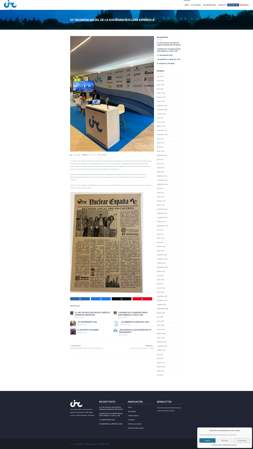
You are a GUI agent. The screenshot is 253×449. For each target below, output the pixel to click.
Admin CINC (76, 155)
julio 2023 (160, 159)
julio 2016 (160, 375)
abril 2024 (160, 147)
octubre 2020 (161, 221)
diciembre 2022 (162, 176)
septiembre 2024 (162, 134)
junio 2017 (160, 358)
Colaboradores (209, 5)
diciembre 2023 (162, 155)
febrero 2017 (161, 367)
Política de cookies (217, 444)
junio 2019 (160, 275)
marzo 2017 (160, 362)
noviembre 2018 (162, 300)
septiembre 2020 (162, 226)
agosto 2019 (161, 271)
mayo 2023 (160, 167)
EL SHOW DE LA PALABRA (88, 330)
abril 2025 (160, 118)
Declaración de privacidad (229, 444)
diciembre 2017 (162, 342)
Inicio (187, 5)
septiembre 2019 (162, 267)
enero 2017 (160, 371)
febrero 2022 (161, 201)
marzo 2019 (161, 288)
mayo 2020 (160, 238)
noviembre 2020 (162, 217)
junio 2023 (160, 163)
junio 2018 (160, 321)
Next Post (142, 347)
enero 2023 (160, 172)
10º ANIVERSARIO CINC (87, 322)
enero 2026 (160, 101)
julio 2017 (160, 354)
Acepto (207, 440)
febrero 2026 (161, 97)
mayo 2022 (160, 196)
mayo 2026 (160, 85)
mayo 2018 (160, 325)
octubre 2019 (161, 263)
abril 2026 (160, 89)
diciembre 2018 (162, 296)
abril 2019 (160, 284)
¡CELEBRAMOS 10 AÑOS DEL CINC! (135, 322)
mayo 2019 (160, 279)
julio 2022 (160, 188)
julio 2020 (160, 230)
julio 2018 (160, 317)
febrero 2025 (161, 126)
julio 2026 (160, 76)
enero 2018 (160, 338)
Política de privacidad (135, 428)
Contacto (222, 5)
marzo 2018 (161, 329)
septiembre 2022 (162, 184)
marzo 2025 (161, 122)
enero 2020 (160, 250)
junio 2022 (160, 192)
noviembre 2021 (162, 209)
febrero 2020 (161, 246)
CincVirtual (233, 5)
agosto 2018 (161, 313)
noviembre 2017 (162, 346)
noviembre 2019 (162, 259)
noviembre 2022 (162, 180)
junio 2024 (160, 138)
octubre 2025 (161, 114)
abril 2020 (160, 242)
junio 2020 (160, 234)
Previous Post (86, 347)
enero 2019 (160, 292)
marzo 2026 (161, 93)
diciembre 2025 (162, 105)
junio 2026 (160, 80)
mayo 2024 (160, 143)
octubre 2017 (161, 350)
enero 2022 (160, 205)
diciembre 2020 (162, 213)
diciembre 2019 (162, 255)
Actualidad (196, 5)
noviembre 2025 (162, 109)
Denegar (225, 440)
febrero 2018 (161, 333)
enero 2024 (160, 151)
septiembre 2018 (162, 308)
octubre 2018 (161, 304)
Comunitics (79, 444)
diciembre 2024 (162, 130)
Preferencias (241, 440)
